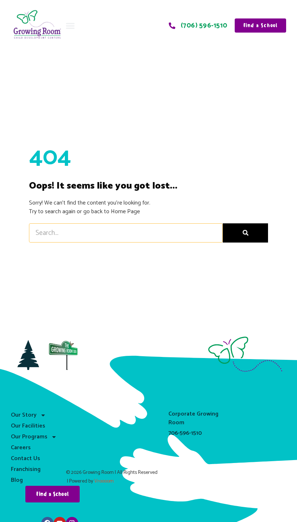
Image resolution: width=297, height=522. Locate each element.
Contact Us (25, 458)
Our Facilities (28, 426)
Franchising (26, 469)
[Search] (245, 233)
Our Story (24, 415)
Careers (21, 447)
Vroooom (104, 481)
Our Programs (29, 437)
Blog (17, 480)
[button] (70, 25)
